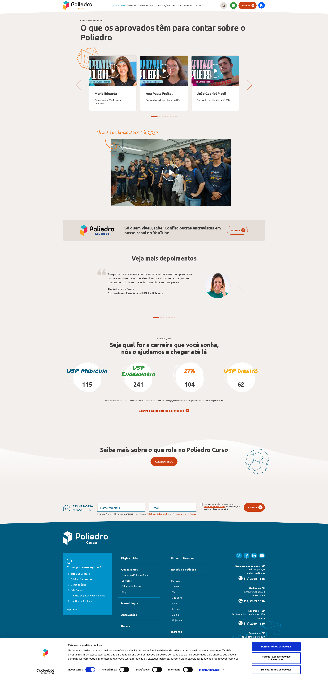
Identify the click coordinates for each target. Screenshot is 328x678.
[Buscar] (223, 5)
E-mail (155, 507)
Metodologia (146, 5)
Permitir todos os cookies (276, 646)
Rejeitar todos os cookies (276, 669)
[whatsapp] (233, 5)
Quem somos (118, 5)
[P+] (261, 5)
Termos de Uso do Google (184, 514)
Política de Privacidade (214, 506)
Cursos (132, 5)
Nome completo (110, 507)
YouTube (262, 556)
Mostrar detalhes (209, 669)
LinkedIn (254, 556)
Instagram (239, 556)
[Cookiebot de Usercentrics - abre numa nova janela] (45, 671)
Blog (198, 5)
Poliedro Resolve (182, 5)
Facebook (246, 556)
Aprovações (163, 5)
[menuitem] (118, 5)
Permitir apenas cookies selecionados (276, 658)
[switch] (124, 669)
